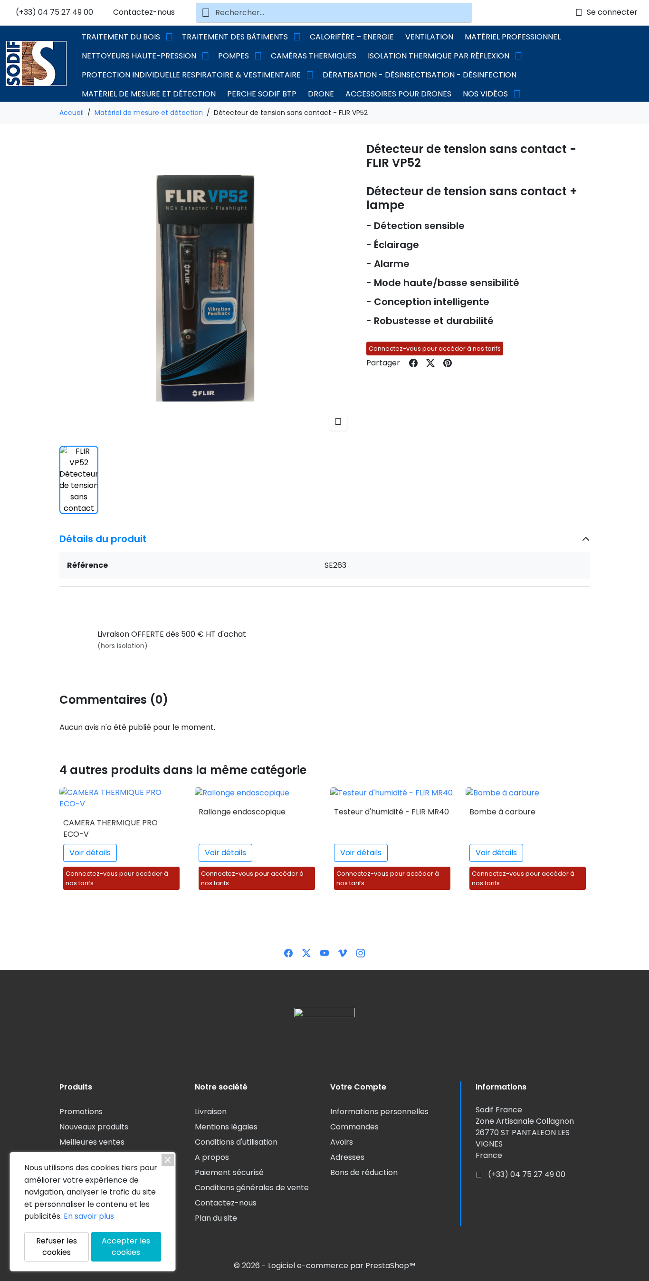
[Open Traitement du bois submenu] (169, 37)
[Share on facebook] (413, 363)
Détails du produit (103, 538)
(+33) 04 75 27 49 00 (53, 12)
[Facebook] (288, 952)
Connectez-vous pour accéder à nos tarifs (435, 348)
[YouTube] (324, 952)
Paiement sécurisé (229, 1172)
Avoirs (341, 1142)
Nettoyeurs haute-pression (139, 55)
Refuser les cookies (56, 1246)
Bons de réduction (364, 1172)
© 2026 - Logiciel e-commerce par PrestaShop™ (324, 1265)
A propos (212, 1157)
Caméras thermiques (313, 55)
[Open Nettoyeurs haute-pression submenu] (205, 56)
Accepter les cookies (126, 1246)
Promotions (81, 1111)
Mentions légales (226, 1126)
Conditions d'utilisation (236, 1142)
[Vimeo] (342, 952)
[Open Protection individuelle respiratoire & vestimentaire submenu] (310, 75)
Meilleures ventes (91, 1142)
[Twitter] (306, 952)
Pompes (233, 55)
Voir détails (90, 852)
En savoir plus (89, 1216)
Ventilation (429, 36)
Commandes (354, 1126)
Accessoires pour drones (398, 93)
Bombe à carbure (502, 811)
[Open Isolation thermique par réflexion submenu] (518, 56)
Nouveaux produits (93, 1126)
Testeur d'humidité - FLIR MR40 (391, 811)
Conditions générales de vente (252, 1187)
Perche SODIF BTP (261, 93)
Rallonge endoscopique (242, 811)
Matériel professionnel (513, 36)
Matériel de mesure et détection (149, 93)
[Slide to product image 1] (78, 480)
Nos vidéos (485, 93)
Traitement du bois (121, 36)
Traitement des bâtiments (235, 36)
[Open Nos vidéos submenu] (517, 94)
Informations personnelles (379, 1111)
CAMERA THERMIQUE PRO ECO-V (110, 828)
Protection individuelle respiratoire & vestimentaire (191, 74)
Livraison (211, 1111)
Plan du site (216, 1218)
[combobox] (334, 13)
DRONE (321, 93)
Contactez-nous (143, 12)
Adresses (347, 1157)
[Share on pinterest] (447, 363)
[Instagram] (361, 952)
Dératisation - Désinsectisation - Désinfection (419, 74)
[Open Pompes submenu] (258, 56)
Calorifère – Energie (352, 36)
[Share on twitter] (430, 363)
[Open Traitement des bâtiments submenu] (297, 37)
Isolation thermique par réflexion (438, 55)
